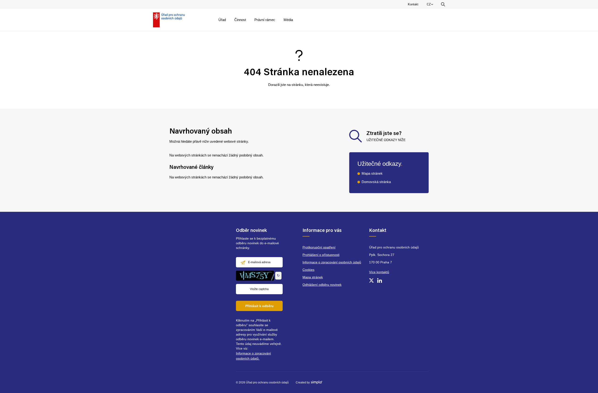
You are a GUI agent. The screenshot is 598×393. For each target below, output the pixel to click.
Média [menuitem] (288, 20)
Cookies (308, 270)
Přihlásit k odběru (259, 306)
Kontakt (413, 4)
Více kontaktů (379, 272)
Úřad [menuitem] (222, 20)
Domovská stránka (376, 182)
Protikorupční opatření (319, 247)
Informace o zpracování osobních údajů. (253, 355)
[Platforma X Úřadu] (371, 280)
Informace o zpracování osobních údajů (332, 262)
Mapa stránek (372, 173)
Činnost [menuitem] (240, 20)
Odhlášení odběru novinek (322, 285)
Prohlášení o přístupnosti (321, 255)
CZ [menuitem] (431, 5)
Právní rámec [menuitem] (264, 20)
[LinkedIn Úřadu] (379, 280)
